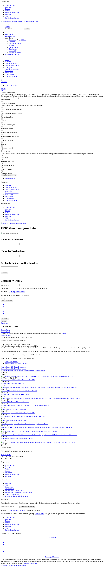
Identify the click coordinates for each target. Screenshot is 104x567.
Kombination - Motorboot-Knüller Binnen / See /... (57, 376)
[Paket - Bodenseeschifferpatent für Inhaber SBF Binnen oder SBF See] (24, 398)
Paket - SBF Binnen (22, 402)
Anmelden (12, 40)
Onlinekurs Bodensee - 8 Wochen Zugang (43, 431)
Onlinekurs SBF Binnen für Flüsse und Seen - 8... (61, 435)
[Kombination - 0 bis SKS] (10, 380)
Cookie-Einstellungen (12, 18)
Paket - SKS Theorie (22, 394)
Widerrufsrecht (9, 489)
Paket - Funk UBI (20, 420)
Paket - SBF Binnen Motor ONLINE (39, 405)
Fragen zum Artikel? (11, 362)
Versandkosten (39, 514)
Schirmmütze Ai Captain (26, 438)
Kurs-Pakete (9, 195)
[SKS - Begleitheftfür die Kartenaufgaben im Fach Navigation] (21, 442)
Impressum (8, 14)
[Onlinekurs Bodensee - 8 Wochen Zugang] (15, 431)
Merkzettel (12, 51)
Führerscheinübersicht (12, 189)
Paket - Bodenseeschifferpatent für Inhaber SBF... (64, 398)
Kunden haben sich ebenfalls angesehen (13, 367)
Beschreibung (5, 330)
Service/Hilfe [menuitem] (10, 10)
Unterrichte (8, 191)
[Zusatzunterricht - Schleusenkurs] (12, 371)
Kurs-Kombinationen (11, 193)
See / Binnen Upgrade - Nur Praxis (36, 424)
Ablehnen (4, 565)
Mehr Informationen (30, 563)
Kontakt (7, 11)
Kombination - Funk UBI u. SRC (35, 416)
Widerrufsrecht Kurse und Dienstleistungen (18, 492)
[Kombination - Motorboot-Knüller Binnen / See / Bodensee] (21, 376)
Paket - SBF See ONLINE (28, 391)
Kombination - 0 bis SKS (27, 380)
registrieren (22, 40)
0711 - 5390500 (6, 455)
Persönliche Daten (15, 43)
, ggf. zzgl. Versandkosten (17, 292)
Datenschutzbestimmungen (17, 510)
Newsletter (8, 473)
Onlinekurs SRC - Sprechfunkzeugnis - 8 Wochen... (57, 427)
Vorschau (4, 272)
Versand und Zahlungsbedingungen (16, 496)
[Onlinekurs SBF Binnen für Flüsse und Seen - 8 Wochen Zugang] (23, 435)
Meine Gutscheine (15, 53)
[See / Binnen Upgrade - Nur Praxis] (13, 424)
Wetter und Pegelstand (12, 12)
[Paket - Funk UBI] (7, 420)
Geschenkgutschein (11, 187)
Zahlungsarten (13, 47)
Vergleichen (5, 319)
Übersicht (12, 42)
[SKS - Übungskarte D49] (10, 413)
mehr (64, 333)
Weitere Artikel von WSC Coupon (16, 363)
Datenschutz (9, 487)
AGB (6, 16)
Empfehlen (4, 323)
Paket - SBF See (18, 383)
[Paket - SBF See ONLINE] (10, 391)
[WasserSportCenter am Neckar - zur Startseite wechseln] (19, 21)
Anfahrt (7, 9)
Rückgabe (8, 476)
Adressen (12, 45)
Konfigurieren (22, 565)
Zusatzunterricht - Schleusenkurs (34, 371)
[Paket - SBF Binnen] (8, 402)
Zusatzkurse (9, 196)
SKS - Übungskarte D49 (27, 413)
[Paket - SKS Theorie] (8, 394)
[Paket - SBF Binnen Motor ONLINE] (14, 405)
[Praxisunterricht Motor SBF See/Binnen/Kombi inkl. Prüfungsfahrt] (23, 387)
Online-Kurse (9, 198)
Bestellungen (13, 49)
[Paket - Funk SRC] (8, 409)
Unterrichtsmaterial (11, 200)
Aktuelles (8, 185)
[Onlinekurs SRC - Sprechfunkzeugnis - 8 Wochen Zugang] (20, 427)
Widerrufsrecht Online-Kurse (14, 490)
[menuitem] (54, 5)
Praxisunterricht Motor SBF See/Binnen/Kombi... (61, 387)
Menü (7, 25)
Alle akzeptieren (12, 565)
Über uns (8, 7)
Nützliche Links (10, 5)
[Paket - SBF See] (7, 383)
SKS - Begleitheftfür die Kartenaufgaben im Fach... (58, 442)
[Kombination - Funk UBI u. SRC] (12, 416)
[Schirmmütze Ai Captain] (10, 438)
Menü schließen (10, 36)
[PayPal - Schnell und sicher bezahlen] (13, 223)
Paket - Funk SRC (20, 409)
